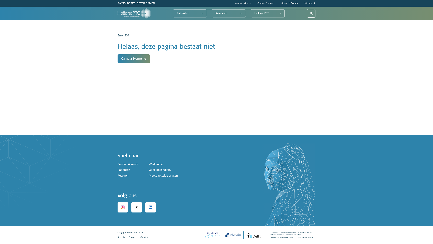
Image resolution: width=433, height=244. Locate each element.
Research (221, 13)
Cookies (143, 237)
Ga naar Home (131, 58)
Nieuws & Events (289, 3)
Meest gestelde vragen (163, 175)
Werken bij (310, 3)
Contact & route (265, 3)
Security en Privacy (126, 237)
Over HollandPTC (160, 170)
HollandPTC (261, 13)
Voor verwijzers (242, 3)
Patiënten (183, 13)
